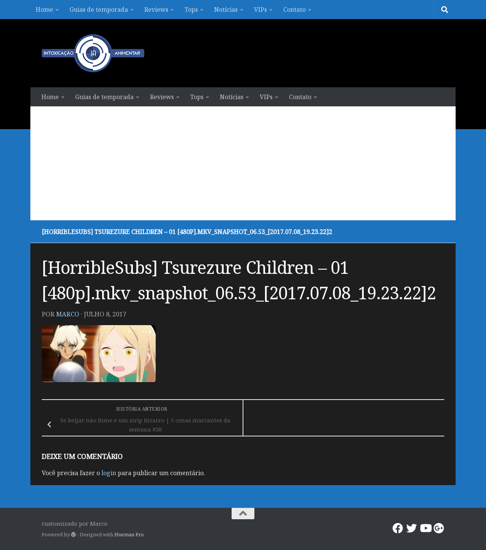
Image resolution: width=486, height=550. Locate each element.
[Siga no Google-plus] (439, 528)
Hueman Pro (129, 534)
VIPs (260, 9)
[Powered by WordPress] (73, 534)
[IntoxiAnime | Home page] (93, 53)
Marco (67, 314)
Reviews (156, 9)
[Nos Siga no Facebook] (398, 528)
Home (44, 9)
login (108, 473)
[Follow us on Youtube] (425, 528)
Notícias (226, 9)
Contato (294, 9)
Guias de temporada (98, 9)
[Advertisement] (243, 163)
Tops (191, 9)
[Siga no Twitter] (411, 528)
